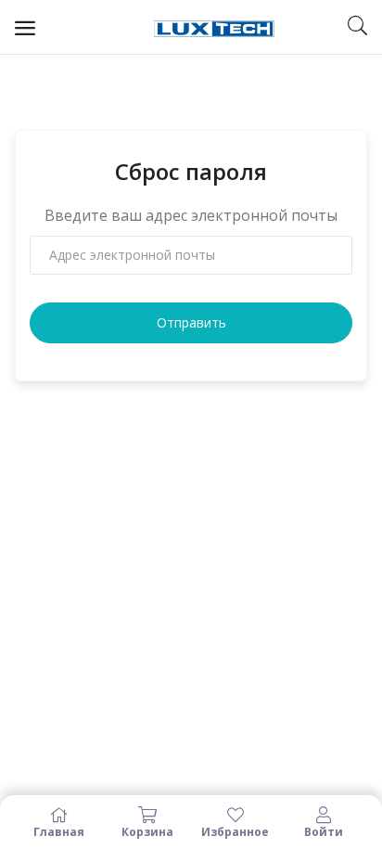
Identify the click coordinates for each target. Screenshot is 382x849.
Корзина (147, 831)
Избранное (235, 831)
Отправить (191, 322)
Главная (58, 831)
